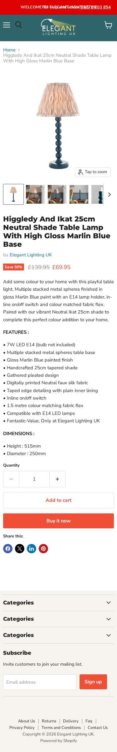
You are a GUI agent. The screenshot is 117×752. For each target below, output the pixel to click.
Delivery (71, 721)
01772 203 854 (95, 7)
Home (9, 50)
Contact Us (98, 727)
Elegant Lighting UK (31, 255)
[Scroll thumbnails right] (108, 194)
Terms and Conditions (61, 727)
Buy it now (58, 520)
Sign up (93, 681)
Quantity (11, 465)
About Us (26, 721)
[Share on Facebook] (7, 548)
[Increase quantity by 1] (58, 479)
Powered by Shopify (58, 741)
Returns (49, 721)
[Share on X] (19, 548)
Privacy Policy (22, 727)
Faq (88, 721)
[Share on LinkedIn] (31, 548)
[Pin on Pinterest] (43, 548)
